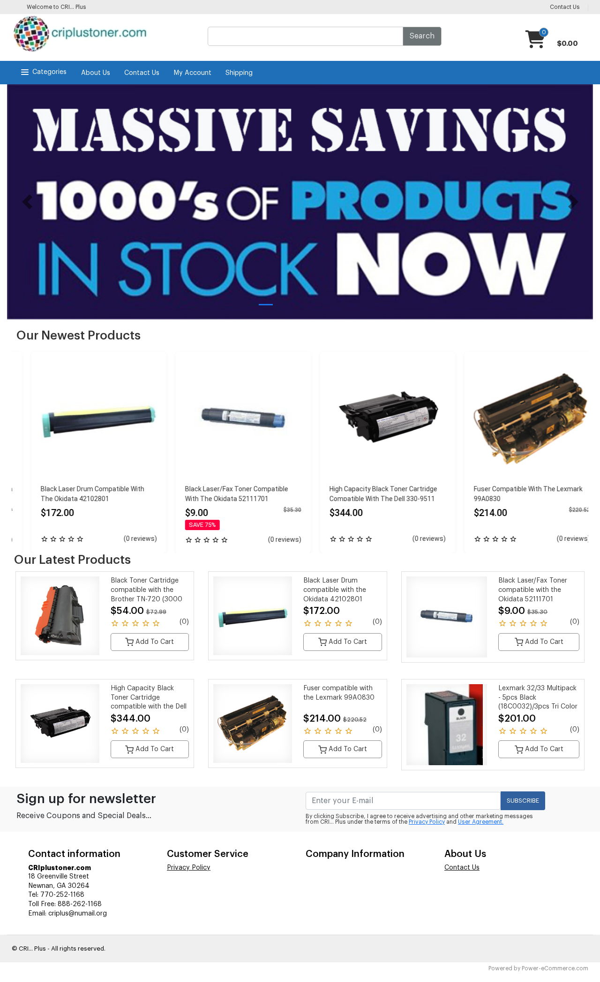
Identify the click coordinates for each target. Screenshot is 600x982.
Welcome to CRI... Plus (56, 7)
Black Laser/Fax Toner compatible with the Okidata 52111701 (532, 589)
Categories (49, 72)
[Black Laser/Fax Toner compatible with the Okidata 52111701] (229, 419)
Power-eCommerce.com (555, 968)
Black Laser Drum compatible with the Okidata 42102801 (334, 589)
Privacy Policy (427, 822)
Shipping (239, 73)
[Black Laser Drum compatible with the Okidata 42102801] (85, 419)
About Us (95, 73)
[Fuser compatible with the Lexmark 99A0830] (518, 419)
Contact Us (141, 73)
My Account (192, 73)
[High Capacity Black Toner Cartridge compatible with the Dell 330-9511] (373, 419)
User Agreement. (480, 822)
